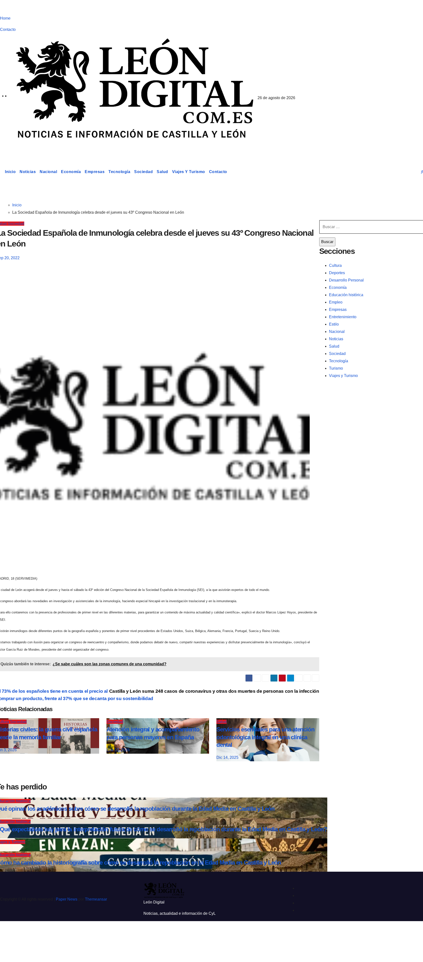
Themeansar (96, 899)
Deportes (337, 273)
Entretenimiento (342, 317)
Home (5, 18)
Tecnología (119, 172)
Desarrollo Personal (346, 280)
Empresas (95, 172)
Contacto (8, 29)
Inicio (10, 172)
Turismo (336, 368)
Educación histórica (346, 295)
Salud (162, 172)
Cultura (335, 265)
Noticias (28, 172)
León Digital (33, 148)
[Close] (9, 933)
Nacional (48, 172)
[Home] (1, 172)
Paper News (66, 899)
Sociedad (143, 172)
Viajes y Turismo (188, 172)
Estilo (334, 324)
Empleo (335, 302)
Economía (71, 172)
